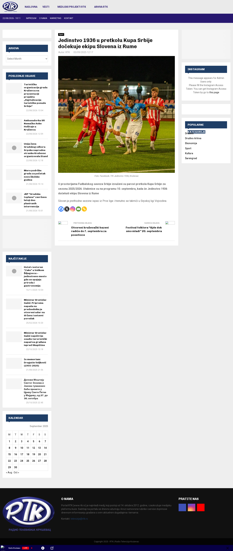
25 (27, 460)
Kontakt (68, 18)
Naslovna (31, 6)
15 (9, 454)
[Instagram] (72, 209)
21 (45, 454)
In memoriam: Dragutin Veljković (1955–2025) (35, 362)
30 (15, 467)
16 (15, 454)
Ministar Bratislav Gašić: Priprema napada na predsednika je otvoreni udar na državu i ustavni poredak (35, 309)
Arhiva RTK (101, 6)
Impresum (31, 18)
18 (27, 454)
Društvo (189, 133)
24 (21, 460)
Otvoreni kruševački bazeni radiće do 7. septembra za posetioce (90, 231)
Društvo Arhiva (193, 138)
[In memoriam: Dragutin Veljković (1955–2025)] (14, 363)
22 (9, 460)
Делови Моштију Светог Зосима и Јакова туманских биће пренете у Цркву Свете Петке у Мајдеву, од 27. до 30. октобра (36, 389)
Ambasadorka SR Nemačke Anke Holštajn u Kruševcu (34, 125)
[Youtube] (201, 507)
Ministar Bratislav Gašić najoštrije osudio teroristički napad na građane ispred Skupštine (35, 339)
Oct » (16, 472)
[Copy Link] (84, 209)
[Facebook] (61, 209)
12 (33, 448)
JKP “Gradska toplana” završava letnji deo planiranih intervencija (35, 200)
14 (45, 448)
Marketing (55, 18)
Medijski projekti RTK (71, 6)
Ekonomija (191, 143)
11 (27, 448)
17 (21, 454)
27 (39, 460)
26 (33, 460)
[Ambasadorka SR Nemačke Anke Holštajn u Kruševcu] (14, 124)
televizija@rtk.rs (79, 518)
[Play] (43, 548)
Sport (61, 34)
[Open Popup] (52, 548)
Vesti (45, 6)
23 (15, 460)
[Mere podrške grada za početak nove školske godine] (14, 174)
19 (33, 454)
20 (39, 454)
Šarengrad (191, 158)
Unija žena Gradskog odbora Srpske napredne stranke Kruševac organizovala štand (36, 150)
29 (9, 467)
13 (39, 448)
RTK (67, 52)
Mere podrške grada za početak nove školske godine (34, 175)
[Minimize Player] (227, 548)
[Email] (78, 209)
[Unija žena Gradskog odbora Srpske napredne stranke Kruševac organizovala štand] (14, 147)
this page (214, 92)
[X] (66, 209)
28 (45, 460)
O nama (43, 18)
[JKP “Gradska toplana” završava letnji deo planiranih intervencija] (14, 198)
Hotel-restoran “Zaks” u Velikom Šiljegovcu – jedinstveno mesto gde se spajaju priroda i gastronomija (35, 276)
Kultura (189, 153)
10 (21, 448)
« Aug (9, 472)
